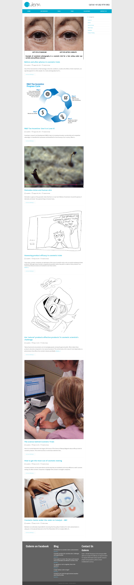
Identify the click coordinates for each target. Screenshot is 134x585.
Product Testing (91, 32)
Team (72, 11)
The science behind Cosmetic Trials (39, 442)
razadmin (28, 65)
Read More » (56, 551)
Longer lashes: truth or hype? (61, 570)
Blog (59, 11)
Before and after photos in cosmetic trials (42, 62)
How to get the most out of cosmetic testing (43, 461)
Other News (45, 343)
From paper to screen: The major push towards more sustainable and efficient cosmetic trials (66, 559)
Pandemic (90, 30)
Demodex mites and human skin (38, 190)
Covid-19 (89, 20)
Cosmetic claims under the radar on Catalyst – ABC (45, 520)
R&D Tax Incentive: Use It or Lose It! (39, 128)
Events (89, 22)
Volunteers (87, 11)
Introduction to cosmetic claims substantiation (66, 550)
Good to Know (47, 65)
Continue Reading (30, 74)
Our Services (44, 11)
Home (28, 11)
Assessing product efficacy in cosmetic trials (43, 255)
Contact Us (103, 11)
